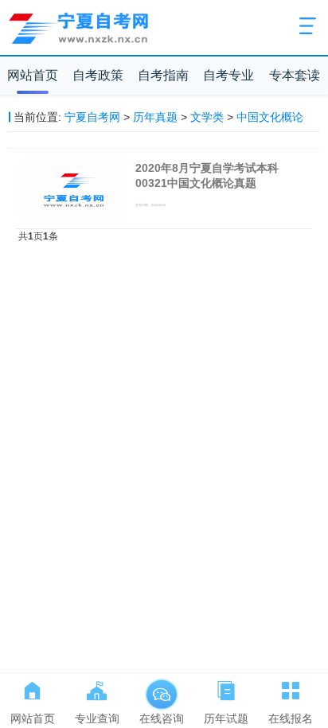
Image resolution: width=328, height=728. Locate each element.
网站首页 (32, 75)
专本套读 (294, 75)
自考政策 (97, 75)
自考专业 (228, 75)
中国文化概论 (269, 117)
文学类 (207, 117)
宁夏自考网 (92, 117)
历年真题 (155, 117)
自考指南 (163, 75)
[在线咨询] (161, 687)
